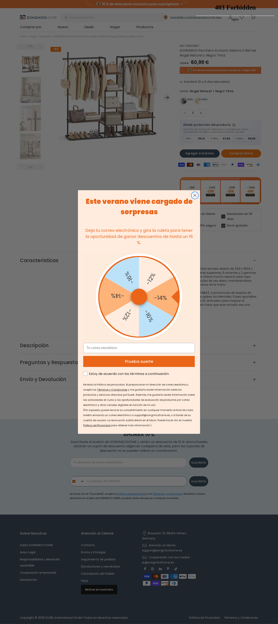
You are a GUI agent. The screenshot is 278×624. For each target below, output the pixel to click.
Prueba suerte (139, 361)
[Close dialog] (194, 195)
